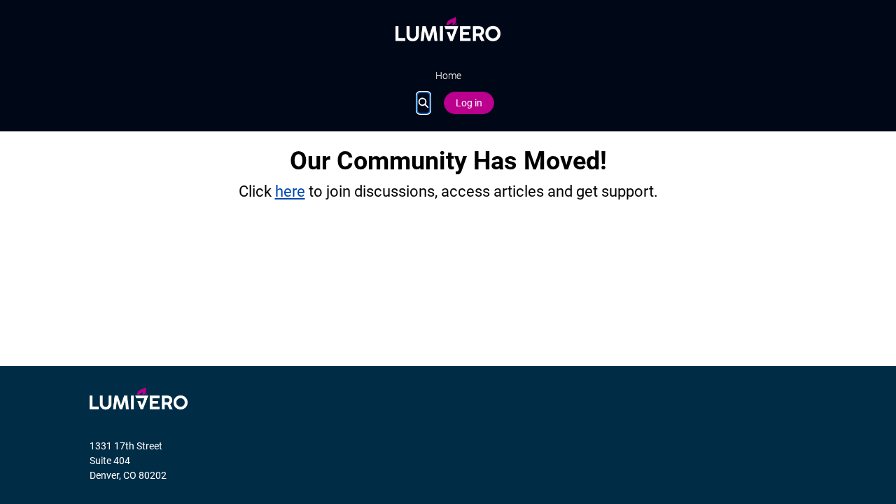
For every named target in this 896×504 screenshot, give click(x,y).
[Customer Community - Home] (448, 29)
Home (448, 75)
